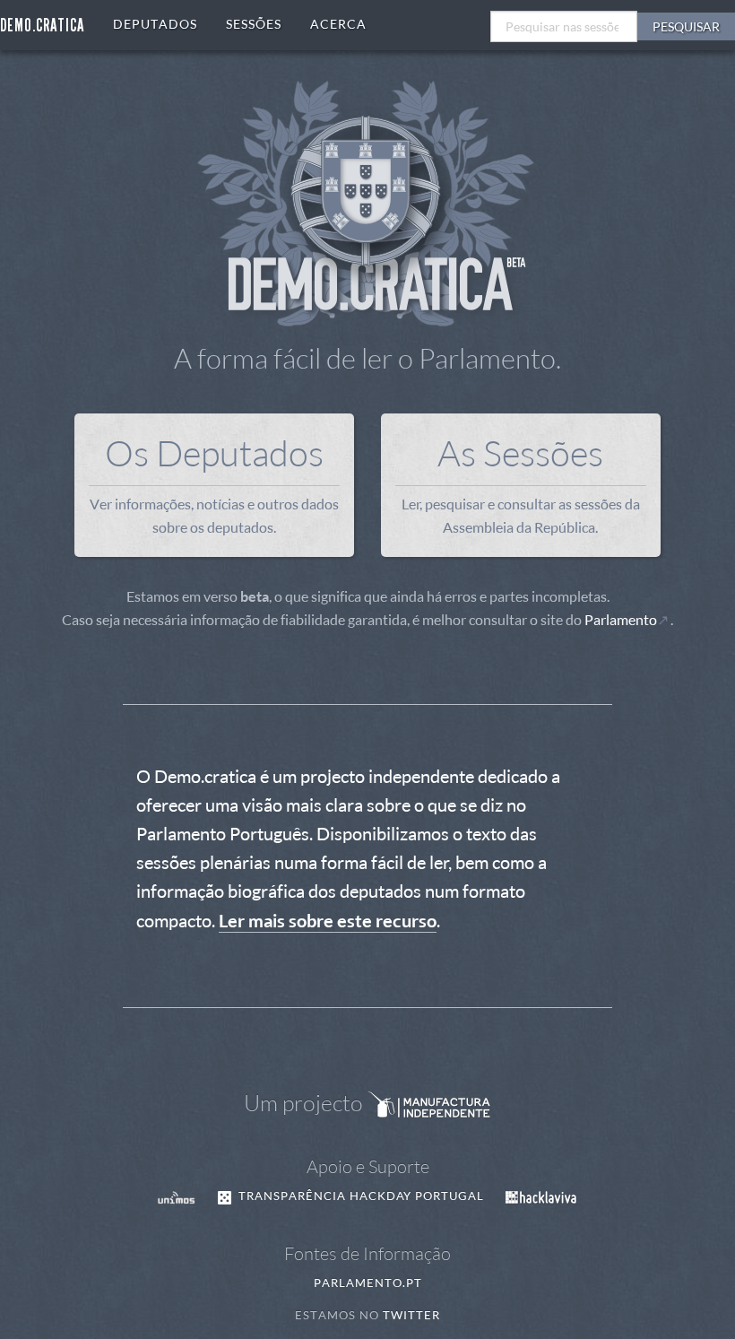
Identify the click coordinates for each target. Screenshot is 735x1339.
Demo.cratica (42, 25)
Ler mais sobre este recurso (328, 920)
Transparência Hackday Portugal (359, 1195)
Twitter (411, 1315)
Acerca (338, 23)
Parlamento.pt (368, 1282)
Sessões (253, 23)
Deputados (155, 23)
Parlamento (620, 620)
